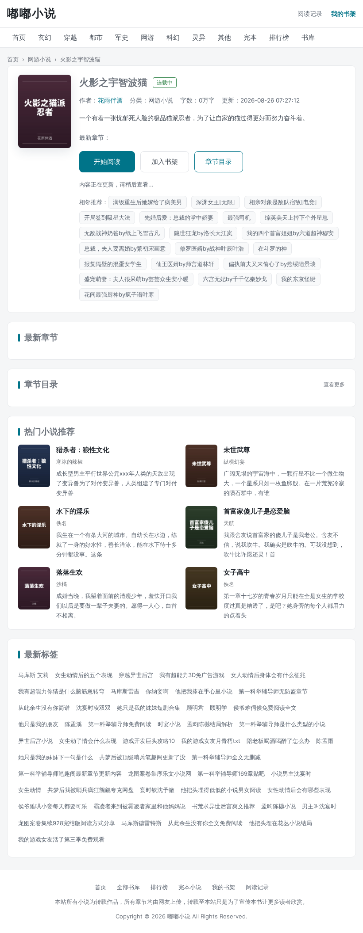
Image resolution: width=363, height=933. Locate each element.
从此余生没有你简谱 (44, 707)
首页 (19, 37)
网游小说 (39, 59)
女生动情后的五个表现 (83, 674)
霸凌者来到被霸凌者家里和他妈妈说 (139, 806)
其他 (224, 37)
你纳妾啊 (157, 691)
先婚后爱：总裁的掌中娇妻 (178, 217)
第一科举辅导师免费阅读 (119, 723)
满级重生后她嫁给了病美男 (147, 202)
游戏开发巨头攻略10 (149, 740)
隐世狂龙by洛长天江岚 (203, 232)
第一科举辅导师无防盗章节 (273, 691)
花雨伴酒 (110, 100)
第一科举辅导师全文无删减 (226, 757)
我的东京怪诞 (298, 278)
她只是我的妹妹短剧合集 (148, 707)
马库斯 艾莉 (33, 674)
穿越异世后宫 (136, 674)
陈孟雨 (324, 740)
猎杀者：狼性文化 (82, 450)
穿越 (70, 37)
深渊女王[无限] (215, 202)
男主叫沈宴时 (319, 806)
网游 (147, 37)
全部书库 (128, 887)
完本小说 (189, 887)
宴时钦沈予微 (157, 789)
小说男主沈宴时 (291, 773)
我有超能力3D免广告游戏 (191, 674)
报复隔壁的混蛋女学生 (113, 263)
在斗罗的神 (272, 248)
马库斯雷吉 (125, 691)
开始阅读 (107, 161)
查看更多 (334, 384)
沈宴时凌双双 (93, 707)
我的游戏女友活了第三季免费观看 (61, 839)
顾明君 (195, 707)
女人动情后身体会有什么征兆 (268, 674)
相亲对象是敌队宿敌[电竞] (283, 202)
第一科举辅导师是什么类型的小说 (282, 723)
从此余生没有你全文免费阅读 (205, 822)
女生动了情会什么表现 (87, 740)
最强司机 (239, 217)
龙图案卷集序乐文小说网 (159, 773)
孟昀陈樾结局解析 (210, 723)
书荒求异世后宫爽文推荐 (223, 806)
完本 (250, 37)
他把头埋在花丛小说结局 (280, 822)
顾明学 (218, 707)
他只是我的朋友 (38, 723)
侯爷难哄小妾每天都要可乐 (52, 806)
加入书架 (164, 161)
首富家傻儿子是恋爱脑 (257, 511)
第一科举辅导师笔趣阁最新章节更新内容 (70, 773)
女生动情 (29, 789)
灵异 (198, 37)
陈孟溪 (73, 723)
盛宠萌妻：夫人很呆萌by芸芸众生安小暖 (136, 278)
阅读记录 (309, 13)
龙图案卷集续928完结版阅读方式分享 (66, 822)
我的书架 (343, 13)
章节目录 (218, 161)
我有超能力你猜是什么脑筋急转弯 (61, 691)
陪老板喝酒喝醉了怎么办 (278, 740)
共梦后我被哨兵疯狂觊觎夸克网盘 (90, 789)
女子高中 (237, 572)
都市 (96, 37)
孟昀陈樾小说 (278, 806)
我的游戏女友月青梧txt (210, 740)
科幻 (173, 37)
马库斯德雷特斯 (141, 822)
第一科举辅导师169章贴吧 (231, 773)
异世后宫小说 (35, 740)
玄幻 (44, 37)
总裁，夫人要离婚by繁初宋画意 (125, 248)
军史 (121, 37)
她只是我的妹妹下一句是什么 (55, 757)
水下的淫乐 (72, 511)
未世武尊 (237, 450)
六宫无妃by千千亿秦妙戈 (235, 278)
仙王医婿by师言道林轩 (185, 263)
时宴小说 (169, 723)
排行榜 (279, 37)
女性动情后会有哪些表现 (299, 789)
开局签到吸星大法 (107, 217)
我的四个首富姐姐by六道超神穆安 (290, 232)
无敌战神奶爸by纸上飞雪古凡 (122, 232)
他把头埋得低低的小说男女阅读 (221, 789)
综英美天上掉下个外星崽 (296, 217)
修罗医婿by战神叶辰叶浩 (212, 248)
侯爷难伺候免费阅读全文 (265, 707)
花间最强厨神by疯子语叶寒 (119, 294)
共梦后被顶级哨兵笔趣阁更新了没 (142, 757)
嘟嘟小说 (32, 13)
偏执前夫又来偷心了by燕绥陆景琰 (272, 263)
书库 (308, 37)
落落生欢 (69, 572)
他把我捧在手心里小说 (203, 691)
